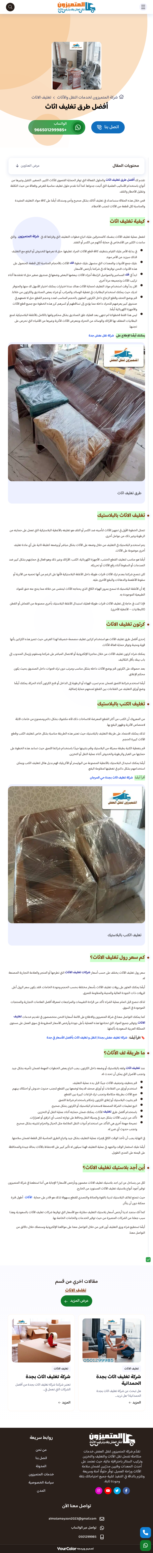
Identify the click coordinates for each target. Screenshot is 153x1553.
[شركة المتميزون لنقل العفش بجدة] (76, 7)
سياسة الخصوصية (41, 1483)
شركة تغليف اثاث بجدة (48, 1377)
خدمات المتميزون (41, 1475)
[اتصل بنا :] (145, 1532)
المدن (41, 1491)
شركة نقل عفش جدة (101, 335)
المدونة (41, 1466)
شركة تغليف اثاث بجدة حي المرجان (111, 777)
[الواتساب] (145, 1545)
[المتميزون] (112, 1439)
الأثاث (28, 1197)
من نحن (41, 1450)
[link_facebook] (126, 1490)
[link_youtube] (108, 1490)
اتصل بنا (41, 1458)
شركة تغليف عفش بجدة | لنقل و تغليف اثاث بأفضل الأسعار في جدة (87, 1038)
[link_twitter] (117, 1490)
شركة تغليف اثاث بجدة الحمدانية (118, 1381)
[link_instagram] (98, 1490)
